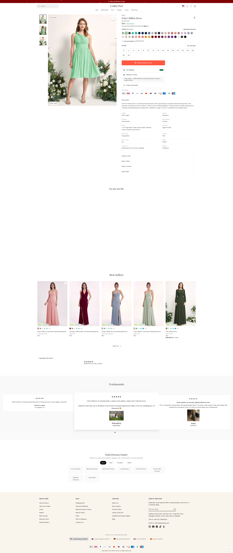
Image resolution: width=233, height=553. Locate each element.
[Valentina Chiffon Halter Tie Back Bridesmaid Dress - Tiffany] (79, 328)
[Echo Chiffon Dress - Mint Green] (40, 254)
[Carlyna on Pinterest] (157, 527)
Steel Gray (155, 33)
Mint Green (126, 33)
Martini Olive (129, 33)
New (97, 10)
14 (158, 50)
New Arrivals (43, 516)
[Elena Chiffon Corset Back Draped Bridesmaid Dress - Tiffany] (47, 328)
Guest (127, 10)
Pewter (182, 37)
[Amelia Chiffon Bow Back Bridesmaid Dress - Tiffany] (111, 328)
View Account (44, 503)
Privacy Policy (117, 509)
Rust (152, 37)
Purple (169, 37)
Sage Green (123, 33)
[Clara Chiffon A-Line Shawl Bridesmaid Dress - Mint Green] (138, 328)
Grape (175, 37)
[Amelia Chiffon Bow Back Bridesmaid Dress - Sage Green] (109, 328)
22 (178, 50)
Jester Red (155, 37)
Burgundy (159, 37)
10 (148, 50)
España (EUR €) (158, 539)
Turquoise (136, 33)
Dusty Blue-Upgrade (191, 33)
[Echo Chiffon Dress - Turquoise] (47, 254)
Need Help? (125, 171)
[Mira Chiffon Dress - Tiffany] (173, 328)
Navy (146, 33)
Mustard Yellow (149, 37)
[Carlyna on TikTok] (160, 527)
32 (129, 55)
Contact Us (79, 522)
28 (192, 50)
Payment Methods (82, 506)
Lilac (185, 33)
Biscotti (126, 37)
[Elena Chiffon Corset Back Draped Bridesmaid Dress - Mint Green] (42, 328)
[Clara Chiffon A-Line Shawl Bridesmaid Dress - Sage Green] (134, 328)
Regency (172, 37)
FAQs (77, 516)
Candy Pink (182, 33)
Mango (146, 37)
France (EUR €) (141, 539)
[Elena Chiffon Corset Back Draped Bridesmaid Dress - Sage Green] (44, 328)
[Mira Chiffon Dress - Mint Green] (168, 328)
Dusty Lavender (188, 33)
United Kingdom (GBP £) (102, 539)
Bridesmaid (104, 10)
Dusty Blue (149, 33)
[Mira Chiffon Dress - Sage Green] (171, 328)
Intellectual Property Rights (121, 516)
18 (168, 50)
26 (187, 50)
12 (153, 50)
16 (163, 50)
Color (111, 463)
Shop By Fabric (44, 522)
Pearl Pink (165, 33)
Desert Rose (172, 33)
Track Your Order (44, 506)
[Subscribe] (175, 509)
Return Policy (126, 161)
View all (116, 346)
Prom (112, 10)
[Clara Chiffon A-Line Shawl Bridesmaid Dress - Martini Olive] (136, 328)
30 (124, 55)
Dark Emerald (139, 33)
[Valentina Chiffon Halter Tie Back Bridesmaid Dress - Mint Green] (74, 328)
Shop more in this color (189, 29)
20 (173, 50)
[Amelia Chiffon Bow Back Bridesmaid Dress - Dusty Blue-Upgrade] (102, 328)
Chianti (162, 37)
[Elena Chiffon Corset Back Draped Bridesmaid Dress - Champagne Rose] (38, 328)
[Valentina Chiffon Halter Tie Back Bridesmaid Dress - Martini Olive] (72, 328)
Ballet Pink (136, 37)
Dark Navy (159, 33)
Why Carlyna (116, 506)
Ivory (123, 37)
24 (183, 50)
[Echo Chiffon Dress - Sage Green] (38, 254)
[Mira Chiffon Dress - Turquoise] (175, 328)
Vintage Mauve (178, 33)
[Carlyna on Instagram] (150, 527)
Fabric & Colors (127, 166)
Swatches (134, 10)
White (178, 37)
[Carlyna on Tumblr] (164, 527)
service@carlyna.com (162, 523)
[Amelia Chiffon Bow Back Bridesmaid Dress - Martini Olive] (104, 328)
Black (185, 37)
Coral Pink (142, 37)
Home (123, 15)
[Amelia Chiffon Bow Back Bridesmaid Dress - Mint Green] (106, 328)
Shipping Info (80, 503)
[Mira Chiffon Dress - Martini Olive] (166, 328)
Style (103, 463)
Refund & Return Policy (83, 509)
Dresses (119, 10)
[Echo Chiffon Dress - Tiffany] (44, 254)
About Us (115, 503)
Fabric (130, 463)
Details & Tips (126, 156)
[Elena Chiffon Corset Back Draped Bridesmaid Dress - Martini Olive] (40, 328)
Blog (113, 519)
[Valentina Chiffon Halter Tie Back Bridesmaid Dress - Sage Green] (76, 328)
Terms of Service (117, 513)
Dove (162, 33)
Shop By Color (44, 519)
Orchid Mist (165, 37)
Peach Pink (139, 37)
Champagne (129, 37)
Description (125, 100)
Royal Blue (142, 33)
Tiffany (133, 33)
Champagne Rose (175, 33)
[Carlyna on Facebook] (153, 527)
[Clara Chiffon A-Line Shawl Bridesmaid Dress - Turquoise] (143, 328)
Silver (152, 33)
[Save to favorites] (113, 17)
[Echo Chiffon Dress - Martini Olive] (42, 254)
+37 (49, 254)
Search (41, 513)
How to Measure (81, 519)
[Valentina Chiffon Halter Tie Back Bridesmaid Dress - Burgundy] (70, 328)
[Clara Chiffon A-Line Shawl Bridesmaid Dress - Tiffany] (141, 328)
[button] (169, 337)
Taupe (133, 37)
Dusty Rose (169, 33)
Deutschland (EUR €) (123, 539)
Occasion (120, 463)
